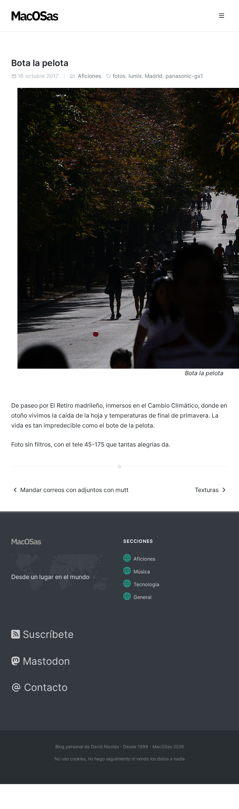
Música (141, 571)
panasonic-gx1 (184, 76)
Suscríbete (47, 634)
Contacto (44, 687)
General (142, 597)
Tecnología (145, 584)
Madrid (153, 76)
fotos (119, 76)
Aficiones (89, 76)
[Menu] (221, 15)
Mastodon (45, 661)
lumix (135, 76)
